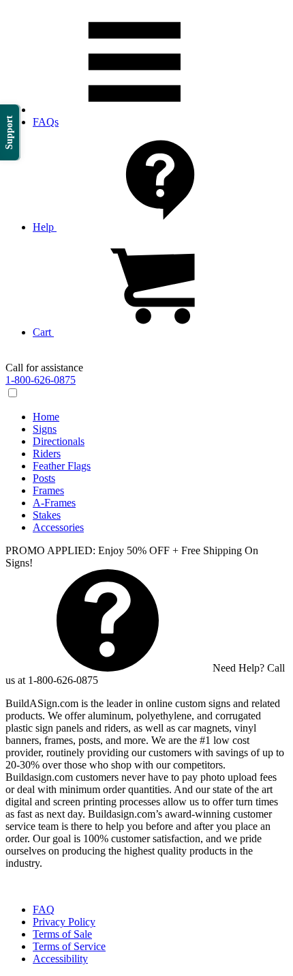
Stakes (47, 515)
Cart (43, 332)
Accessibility (60, 958)
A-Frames (54, 502)
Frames (48, 490)
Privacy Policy (64, 922)
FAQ (44, 909)
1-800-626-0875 (40, 380)
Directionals (58, 441)
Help (45, 227)
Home (46, 416)
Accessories (58, 527)
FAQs (46, 122)
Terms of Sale (62, 934)
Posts (44, 478)
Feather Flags (62, 466)
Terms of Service (69, 946)
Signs (45, 429)
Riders (47, 453)
